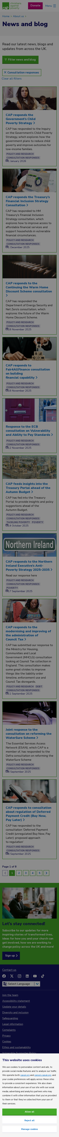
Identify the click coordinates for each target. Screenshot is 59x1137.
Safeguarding (10, 1018)
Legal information (12, 1024)
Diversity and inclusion (15, 1012)
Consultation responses (23, 72)
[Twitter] (11, 976)
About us (18, 16)
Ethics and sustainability (16, 1047)
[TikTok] (42, 976)
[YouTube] (35, 976)
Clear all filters (12, 79)
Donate (35, 5)
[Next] (46, 873)
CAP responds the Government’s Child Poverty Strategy (21, 119)
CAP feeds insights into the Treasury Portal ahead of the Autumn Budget (28, 488)
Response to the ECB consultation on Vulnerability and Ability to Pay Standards (28, 430)
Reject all (29, 1120)
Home (5, 16)
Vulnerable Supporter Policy (19, 1053)
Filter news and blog (22, 60)
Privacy (6, 1035)
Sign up (10, 955)
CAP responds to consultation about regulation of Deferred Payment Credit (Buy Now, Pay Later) (28, 814)
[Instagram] (19, 976)
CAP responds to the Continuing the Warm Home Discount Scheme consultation (29, 287)
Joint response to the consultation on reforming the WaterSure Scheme (29, 733)
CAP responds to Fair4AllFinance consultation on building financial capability (28, 371)
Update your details (14, 1006)
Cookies (6, 1041)
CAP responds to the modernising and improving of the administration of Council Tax (28, 633)
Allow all (29, 1111)
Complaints (9, 1030)
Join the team (10, 995)
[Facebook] (4, 976)
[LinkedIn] (27, 976)
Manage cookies (29, 1129)
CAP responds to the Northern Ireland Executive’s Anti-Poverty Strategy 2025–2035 (29, 565)
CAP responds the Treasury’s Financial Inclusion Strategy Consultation (28, 201)
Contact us (9, 970)
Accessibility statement (16, 1001)
